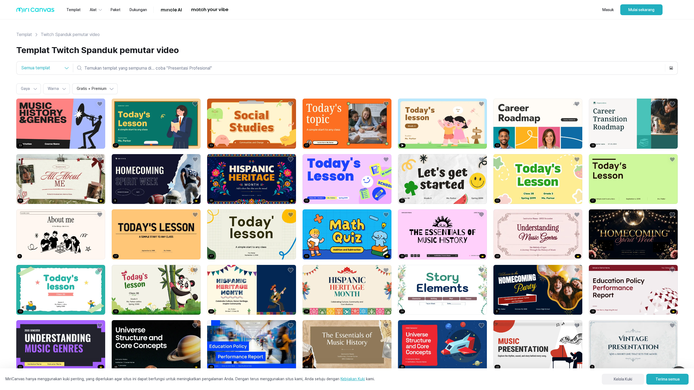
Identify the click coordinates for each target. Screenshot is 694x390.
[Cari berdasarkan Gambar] (671, 68)
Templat (24, 34)
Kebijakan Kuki (352, 379)
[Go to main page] (35, 11)
